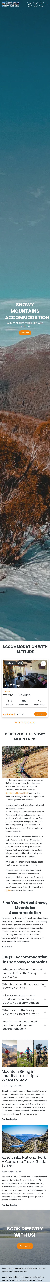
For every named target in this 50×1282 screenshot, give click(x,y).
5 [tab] (28, 722)
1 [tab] (15, 722)
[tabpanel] (25, 688)
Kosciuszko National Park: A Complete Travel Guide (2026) (24, 1162)
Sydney (9, 890)
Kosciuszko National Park (17, 793)
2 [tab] (19, 722)
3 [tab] (22, 722)
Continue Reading (9, 1119)
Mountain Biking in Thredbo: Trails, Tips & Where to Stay (21, 1076)
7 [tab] (34, 722)
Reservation (25, 1246)
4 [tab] (25, 722)
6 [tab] (31, 722)
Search (26, 333)
